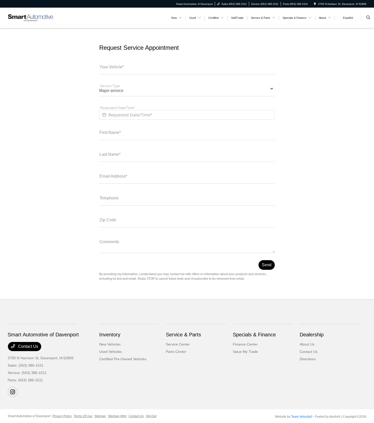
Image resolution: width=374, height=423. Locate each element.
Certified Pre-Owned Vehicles (122, 359)
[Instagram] (13, 392)
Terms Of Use (83, 416)
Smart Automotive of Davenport (29, 416)
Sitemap (100, 416)
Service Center (178, 344)
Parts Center (176, 352)
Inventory (109, 334)
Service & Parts (183, 334)
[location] (315, 4)
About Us (307, 344)
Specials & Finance (254, 334)
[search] (368, 18)
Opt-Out (151, 416)
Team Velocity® (301, 416)
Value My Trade (245, 352)
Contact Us (27, 346)
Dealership (312, 334)
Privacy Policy (62, 416)
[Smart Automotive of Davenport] (31, 17)
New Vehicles (110, 344)
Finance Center (245, 344)
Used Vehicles (110, 352)
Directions (308, 359)
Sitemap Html (117, 416)
